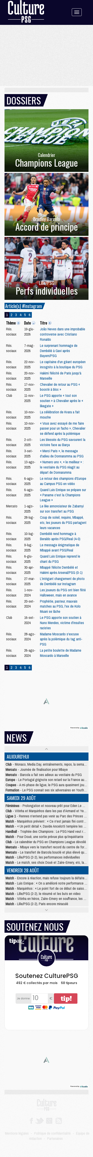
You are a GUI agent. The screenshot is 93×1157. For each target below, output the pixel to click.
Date (27, 323)
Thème (11, 323)
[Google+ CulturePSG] (49, 1120)
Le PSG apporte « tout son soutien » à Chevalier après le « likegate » (61, 400)
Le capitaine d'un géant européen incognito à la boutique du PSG (63, 364)
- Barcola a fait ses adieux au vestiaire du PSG (44, 774)
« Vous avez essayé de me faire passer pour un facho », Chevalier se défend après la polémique (62, 428)
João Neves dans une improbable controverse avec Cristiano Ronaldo (62, 334)
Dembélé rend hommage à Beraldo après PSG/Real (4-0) (60, 536)
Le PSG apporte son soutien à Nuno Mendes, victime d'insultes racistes (62, 622)
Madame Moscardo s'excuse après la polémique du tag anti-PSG (61, 639)
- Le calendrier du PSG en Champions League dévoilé (46, 841)
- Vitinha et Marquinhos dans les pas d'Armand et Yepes (47, 810)
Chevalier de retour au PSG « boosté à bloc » (60, 387)
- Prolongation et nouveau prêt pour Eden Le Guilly (48, 805)
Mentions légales (17, 1133)
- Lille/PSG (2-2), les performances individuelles (43, 857)
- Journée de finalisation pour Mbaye (37, 769)
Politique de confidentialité (52, 1133)
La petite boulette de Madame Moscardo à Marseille (60, 653)
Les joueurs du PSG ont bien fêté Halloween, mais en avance (63, 592)
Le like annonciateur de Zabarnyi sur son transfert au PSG (62, 509)
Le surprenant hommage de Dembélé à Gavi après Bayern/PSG (58, 350)
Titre (43, 323)
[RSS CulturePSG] (58, 1120)
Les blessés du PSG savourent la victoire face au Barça (62, 442)
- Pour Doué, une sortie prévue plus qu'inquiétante (44, 836)
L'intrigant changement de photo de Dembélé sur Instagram (62, 581)
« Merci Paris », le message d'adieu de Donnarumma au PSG (62, 453)
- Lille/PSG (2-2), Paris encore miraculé (37, 903)
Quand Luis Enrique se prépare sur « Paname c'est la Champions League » (63, 495)
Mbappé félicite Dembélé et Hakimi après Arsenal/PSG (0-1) (61, 570)
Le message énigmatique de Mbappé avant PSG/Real (59, 547)
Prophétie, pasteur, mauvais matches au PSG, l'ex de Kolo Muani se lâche (60, 606)
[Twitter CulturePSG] (39, 1120)
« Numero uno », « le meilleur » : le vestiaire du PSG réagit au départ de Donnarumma (62, 467)
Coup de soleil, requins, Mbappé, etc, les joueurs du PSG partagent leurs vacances (63, 522)
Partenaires (55, 1138)
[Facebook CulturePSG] (31, 1120)
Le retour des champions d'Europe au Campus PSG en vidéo (63, 481)
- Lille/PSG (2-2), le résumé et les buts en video (43, 893)
